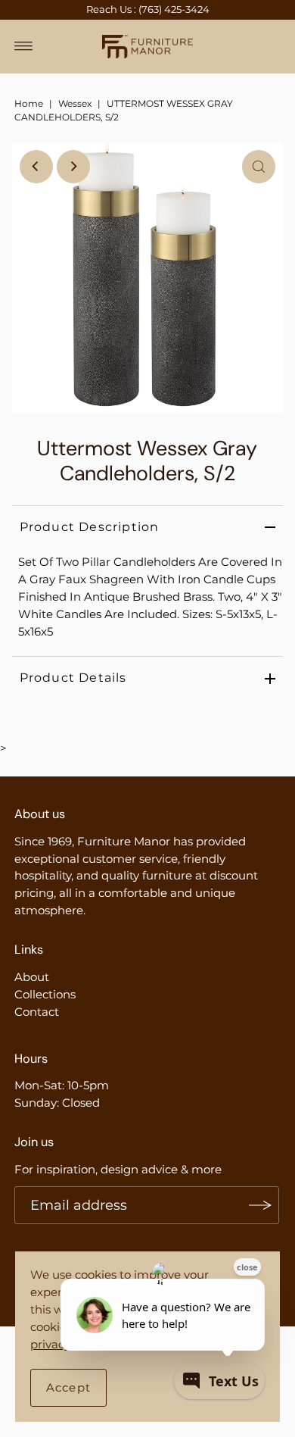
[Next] (73, 166)
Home (28, 103)
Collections (45, 994)
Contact (36, 1011)
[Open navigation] (24, 46)
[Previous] (36, 166)
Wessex (75, 103)
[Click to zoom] (258, 166)
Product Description (90, 527)
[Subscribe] (260, 1205)
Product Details (73, 677)
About (31, 977)
